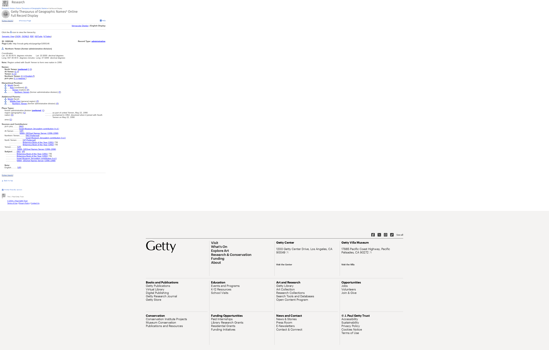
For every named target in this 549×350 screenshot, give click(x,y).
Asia (12, 87)
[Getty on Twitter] (379, 235)
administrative (98, 41)
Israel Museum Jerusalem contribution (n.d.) (39, 129)
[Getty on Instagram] (385, 235)
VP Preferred (29, 140)
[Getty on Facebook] (373, 235)
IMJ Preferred (32, 135)
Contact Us (35, 203)
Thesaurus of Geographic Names (34, 8)
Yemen (15, 90)
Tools (17, 8)
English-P (29, 76)
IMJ (21, 126)
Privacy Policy (24, 203)
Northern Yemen (21, 92)
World (10, 85)
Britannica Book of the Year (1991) (38, 142)
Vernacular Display (80, 26)
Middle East (15, 101)
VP (21, 131)
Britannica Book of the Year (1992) (38, 145)
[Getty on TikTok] (392, 235)
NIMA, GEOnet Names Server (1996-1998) (39, 133)
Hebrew (22, 78)
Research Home (8, 8)
